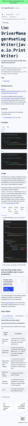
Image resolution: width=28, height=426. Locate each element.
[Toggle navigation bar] (2, 8)
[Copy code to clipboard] (25, 134)
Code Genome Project (11, 93)
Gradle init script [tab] (10, 209)
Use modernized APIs (12, 117)
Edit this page (6, 397)
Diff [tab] (8, 127)
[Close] (27, 2)
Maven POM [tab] (22, 208)
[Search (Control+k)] (25, 8)
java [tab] (3, 127)
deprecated (6, 81)
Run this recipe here (7, 289)
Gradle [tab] (4, 207)
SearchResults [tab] (19, 316)
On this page (5, 22)
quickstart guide (9, 203)
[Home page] (2, 14)
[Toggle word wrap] (22, 134)
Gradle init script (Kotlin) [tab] (16, 210)
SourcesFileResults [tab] (7, 316)
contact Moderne (9, 302)
